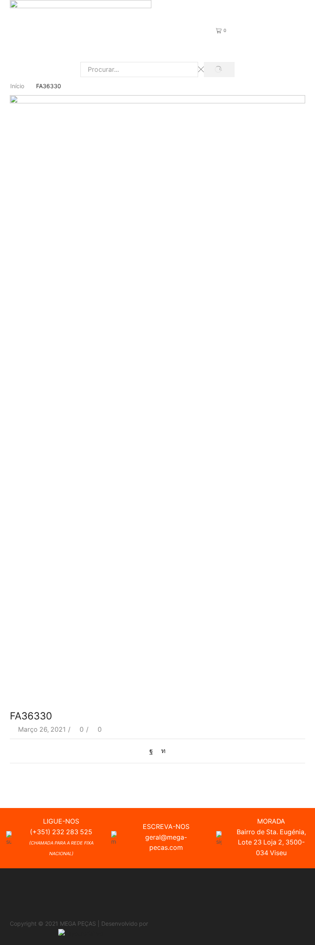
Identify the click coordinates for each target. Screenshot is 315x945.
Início (17, 85)
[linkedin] (161, 751)
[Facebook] (153, 751)
